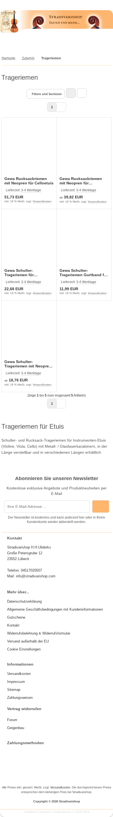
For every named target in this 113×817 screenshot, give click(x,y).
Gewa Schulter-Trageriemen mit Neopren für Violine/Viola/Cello (27, 363)
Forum (12, 720)
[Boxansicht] (71, 93)
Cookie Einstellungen (24, 649)
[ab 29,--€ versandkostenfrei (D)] (61, 3)
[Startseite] (64, 3)
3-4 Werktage (31, 190)
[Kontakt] (66, 3)
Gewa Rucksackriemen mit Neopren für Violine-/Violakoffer (81, 180)
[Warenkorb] (85, 43)
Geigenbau (15, 728)
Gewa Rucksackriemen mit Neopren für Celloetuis (28, 180)
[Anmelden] (47, 43)
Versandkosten (42, 201)
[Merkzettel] (66, 43)
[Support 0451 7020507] (58, 3)
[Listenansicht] (82, 93)
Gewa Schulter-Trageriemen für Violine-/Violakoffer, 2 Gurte (24, 272)
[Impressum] (69, 3)
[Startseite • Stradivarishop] (56, 31)
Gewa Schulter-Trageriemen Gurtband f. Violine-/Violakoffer (82, 272)
